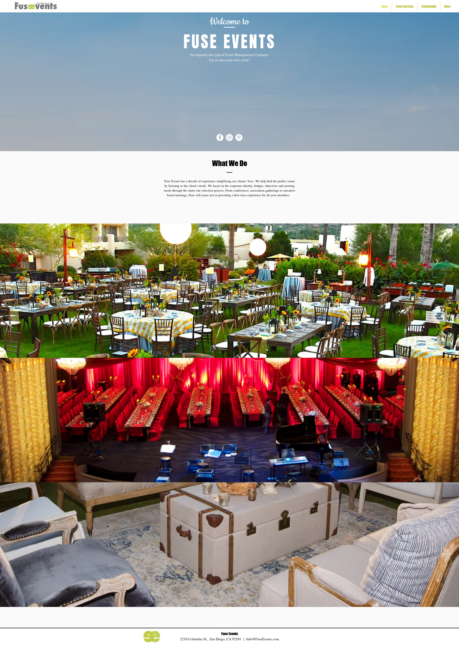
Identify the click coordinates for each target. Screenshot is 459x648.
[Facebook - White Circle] (219, 137)
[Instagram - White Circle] (229, 137)
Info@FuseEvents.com (262, 639)
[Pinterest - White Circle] (238, 137)
